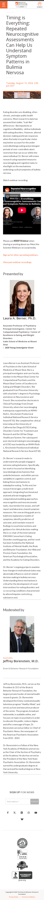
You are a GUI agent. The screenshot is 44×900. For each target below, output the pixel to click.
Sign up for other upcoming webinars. (20, 255)
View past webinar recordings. (17, 262)
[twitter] (14, 812)
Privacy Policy (13, 897)
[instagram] (28, 812)
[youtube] (35, 812)
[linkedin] (21, 812)
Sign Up (34, 801)
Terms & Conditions (28, 897)
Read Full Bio (8, 658)
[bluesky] (22, 819)
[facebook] (8, 812)
